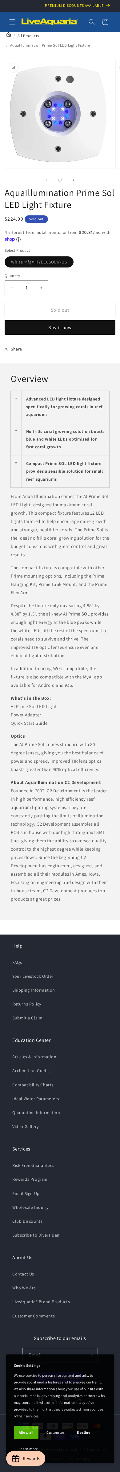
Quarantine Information (36, 1112)
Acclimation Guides (31, 1070)
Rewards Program (30, 1179)
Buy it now (60, 327)
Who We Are (24, 1288)
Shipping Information (33, 990)
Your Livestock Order (33, 976)
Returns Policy (26, 1004)
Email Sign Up (26, 1193)
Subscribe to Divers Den (36, 1235)
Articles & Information (34, 1056)
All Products (28, 35)
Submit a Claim (27, 1018)
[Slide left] (46, 180)
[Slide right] (73, 180)
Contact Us (23, 1274)
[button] (12, 22)
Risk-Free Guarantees (33, 1165)
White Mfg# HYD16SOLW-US (42, 263)
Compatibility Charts (33, 1085)
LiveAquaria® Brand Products (41, 1301)
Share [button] (16, 349)
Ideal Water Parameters (35, 1098)
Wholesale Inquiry (30, 1207)
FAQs (17, 962)
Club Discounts (27, 1221)
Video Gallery (25, 1126)
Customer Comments (33, 1316)
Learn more (28, 1448)
